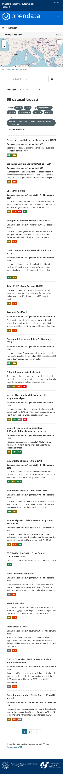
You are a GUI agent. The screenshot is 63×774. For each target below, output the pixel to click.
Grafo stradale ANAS (17, 626)
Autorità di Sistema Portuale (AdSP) (25, 286)
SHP (8, 650)
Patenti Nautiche (15, 603)
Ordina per (11, 89)
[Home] (3, 28)
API (44, 744)
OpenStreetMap (13, 69)
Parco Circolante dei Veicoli (20, 573)
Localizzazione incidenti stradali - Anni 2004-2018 (30, 252)
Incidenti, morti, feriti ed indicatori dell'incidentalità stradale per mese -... (26, 429)
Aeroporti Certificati (17, 312)
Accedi (56, 2)
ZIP (8, 386)
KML (19, 719)
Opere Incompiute (16, 190)
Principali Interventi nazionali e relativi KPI (28, 220)
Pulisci (58, 34)
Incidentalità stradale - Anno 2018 (24, 461)
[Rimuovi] (20, 108)
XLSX (9, 155)
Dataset (12, 28)
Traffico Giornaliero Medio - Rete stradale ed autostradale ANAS (29, 661)
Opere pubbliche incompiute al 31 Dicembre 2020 (29, 340)
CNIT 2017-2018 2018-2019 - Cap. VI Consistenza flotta (26, 554)
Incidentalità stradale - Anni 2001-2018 (27, 490)
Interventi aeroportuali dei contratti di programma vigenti (26, 396)
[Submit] (52, 79)
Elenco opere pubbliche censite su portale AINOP (31, 140)
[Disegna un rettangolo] (59, 42)
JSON (14, 182)
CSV (14, 155)
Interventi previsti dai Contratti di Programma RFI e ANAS (30, 522)
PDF (19, 212)
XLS (24, 212)
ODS (19, 419)
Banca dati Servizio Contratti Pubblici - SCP (29, 164)
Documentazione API (14, 747)
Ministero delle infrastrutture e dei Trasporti (18, 5)
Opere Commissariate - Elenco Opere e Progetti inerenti (31, 696)
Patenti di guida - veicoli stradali (23, 372)
